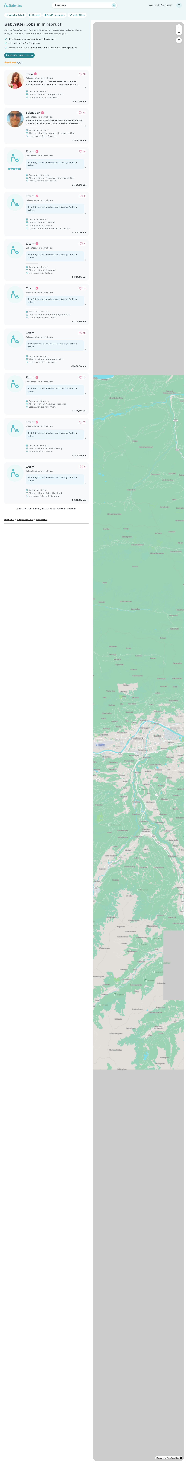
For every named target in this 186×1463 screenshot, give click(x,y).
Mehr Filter (78, 15)
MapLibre (160, 1458)
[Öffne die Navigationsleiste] (179, 5)
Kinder (36, 15)
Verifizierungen (56, 15)
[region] (138, 741)
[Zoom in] (179, 27)
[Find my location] (179, 40)
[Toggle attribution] (180, 1457)
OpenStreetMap (173, 1458)
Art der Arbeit (17, 15)
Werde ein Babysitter (161, 5)
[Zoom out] (179, 32)
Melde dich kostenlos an (19, 55)
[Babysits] (13, 5)
